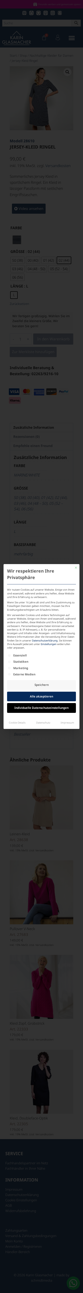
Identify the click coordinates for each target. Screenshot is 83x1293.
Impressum (67, 722)
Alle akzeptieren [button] (41, 696)
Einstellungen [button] (48, 644)
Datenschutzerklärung (45, 640)
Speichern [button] (42, 685)
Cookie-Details (17, 722)
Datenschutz (43, 722)
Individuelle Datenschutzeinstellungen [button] (41, 708)
